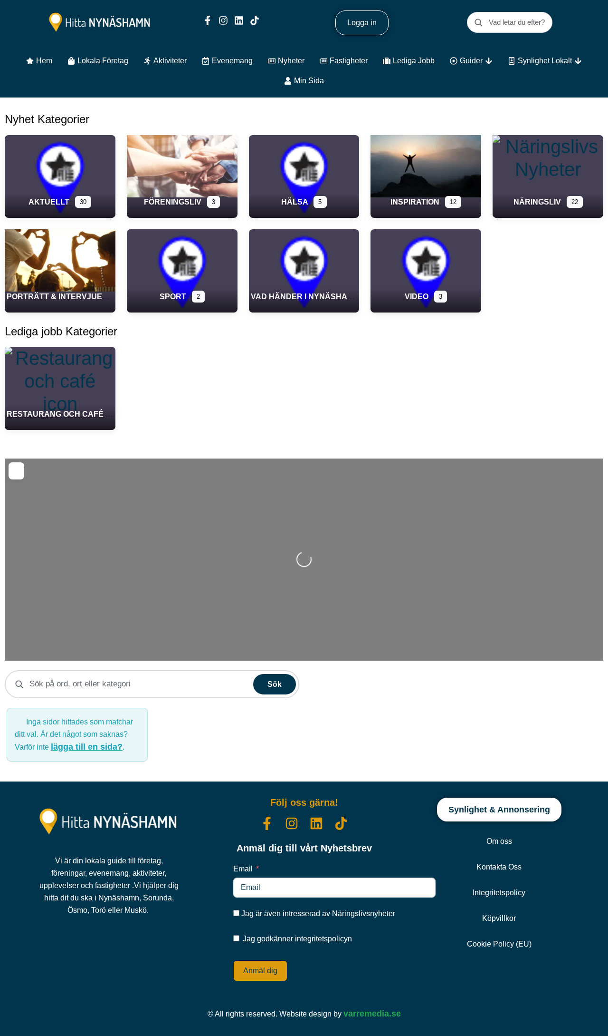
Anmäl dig (260, 971)
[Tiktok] (254, 20)
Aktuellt (49, 202)
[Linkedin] (239, 20)
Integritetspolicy (499, 893)
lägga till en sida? (87, 747)
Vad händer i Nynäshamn (306, 297)
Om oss (499, 841)
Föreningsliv (173, 202)
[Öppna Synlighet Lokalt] (578, 61)
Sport (174, 297)
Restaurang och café (56, 414)
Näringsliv (538, 202)
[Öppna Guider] (489, 61)
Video (417, 297)
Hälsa (295, 202)
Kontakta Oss (499, 867)
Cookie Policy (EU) (499, 944)
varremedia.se (372, 1013)
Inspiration (415, 202)
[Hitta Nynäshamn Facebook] (207, 20)
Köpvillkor (499, 918)
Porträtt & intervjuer (58, 297)
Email (243, 869)
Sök (274, 684)
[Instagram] (223, 20)
